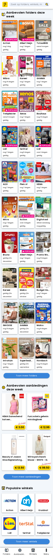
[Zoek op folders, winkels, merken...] (47, 4)
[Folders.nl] (5, 4)
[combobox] (26, 4)
